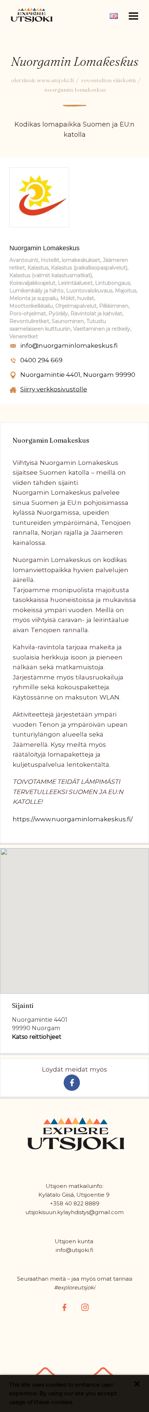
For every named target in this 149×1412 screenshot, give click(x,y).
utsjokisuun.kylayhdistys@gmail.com (74, 1212)
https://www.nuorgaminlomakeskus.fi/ (73, 819)
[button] (133, 16)
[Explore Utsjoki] (31, 14)
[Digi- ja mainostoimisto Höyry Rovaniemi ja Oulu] (70, 1369)
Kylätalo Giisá (56, 1194)
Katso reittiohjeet (36, 1036)
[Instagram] (85, 1307)
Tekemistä (75, 26)
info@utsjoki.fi (74, 1250)
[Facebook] (64, 1307)
